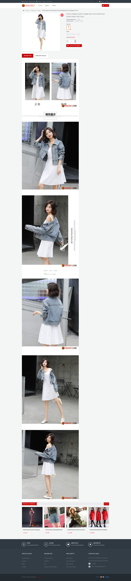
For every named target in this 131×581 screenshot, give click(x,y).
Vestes (39, 10)
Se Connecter (49, 1)
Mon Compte (69, 558)
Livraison (24, 561)
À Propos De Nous (48, 558)
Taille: (67, 31)
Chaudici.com (39, 577)
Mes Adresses (69, 564)
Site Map (24, 566)
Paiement (46, 561)
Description (27, 55)
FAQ (45, 564)
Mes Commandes (70, 561)
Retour (23, 564)
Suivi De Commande (71, 566)
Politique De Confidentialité (50, 566)
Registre (44, 1)
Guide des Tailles (40, 55)
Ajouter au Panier (75, 45)
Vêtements (33, 10)
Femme (27, 10)
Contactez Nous (26, 558)
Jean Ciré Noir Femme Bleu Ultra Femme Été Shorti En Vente (60, 529)
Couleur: (68, 24)
